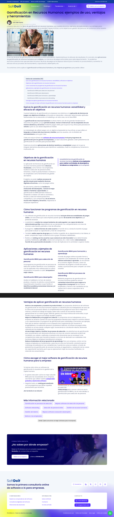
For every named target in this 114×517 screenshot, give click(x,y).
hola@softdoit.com (83, 505)
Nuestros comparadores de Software (20, 499)
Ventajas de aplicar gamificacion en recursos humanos (42, 100)
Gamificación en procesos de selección (38, 403)
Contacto (45, 502)
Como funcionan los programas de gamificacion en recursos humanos (46, 85)
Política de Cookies (102, 513)
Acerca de (71, 6)
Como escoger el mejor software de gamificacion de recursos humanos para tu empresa (52, 103)
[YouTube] (95, 484)
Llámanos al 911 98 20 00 (101, 1)
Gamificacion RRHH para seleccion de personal (41, 90)
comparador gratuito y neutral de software (40, 380)
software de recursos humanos (54, 138)
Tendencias (59, 6)
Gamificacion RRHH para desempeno (38, 93)
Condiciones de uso (68, 513)
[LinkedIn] (86, 484)
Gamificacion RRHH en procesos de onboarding (41, 98)
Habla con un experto (97, 6)
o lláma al (37, 457)
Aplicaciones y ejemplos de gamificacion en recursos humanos (44, 88)
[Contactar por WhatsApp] (110, 513)
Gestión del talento (31, 412)
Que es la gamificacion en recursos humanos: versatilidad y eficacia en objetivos (49, 80)
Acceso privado (46, 505)
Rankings (47, 6)
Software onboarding (32, 408)
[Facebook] (105, 484)
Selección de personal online (53, 408)
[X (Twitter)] (91, 484)
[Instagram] (100, 484)
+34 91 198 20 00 (82, 500)
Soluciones (35, 6)
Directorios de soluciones (17, 505)
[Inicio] (14, 6)
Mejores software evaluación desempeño (56, 412)
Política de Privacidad (81, 513)
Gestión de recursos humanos (77, 408)
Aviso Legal (92, 513)
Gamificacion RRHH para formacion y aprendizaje (41, 95)
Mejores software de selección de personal (69, 403)
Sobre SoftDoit (46, 499)
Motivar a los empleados (33, 416)
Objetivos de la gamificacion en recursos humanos (40, 83)
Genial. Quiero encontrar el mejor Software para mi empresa (57, 421)
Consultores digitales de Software (19, 502)
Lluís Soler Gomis (18, 22)
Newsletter (78, 484)
